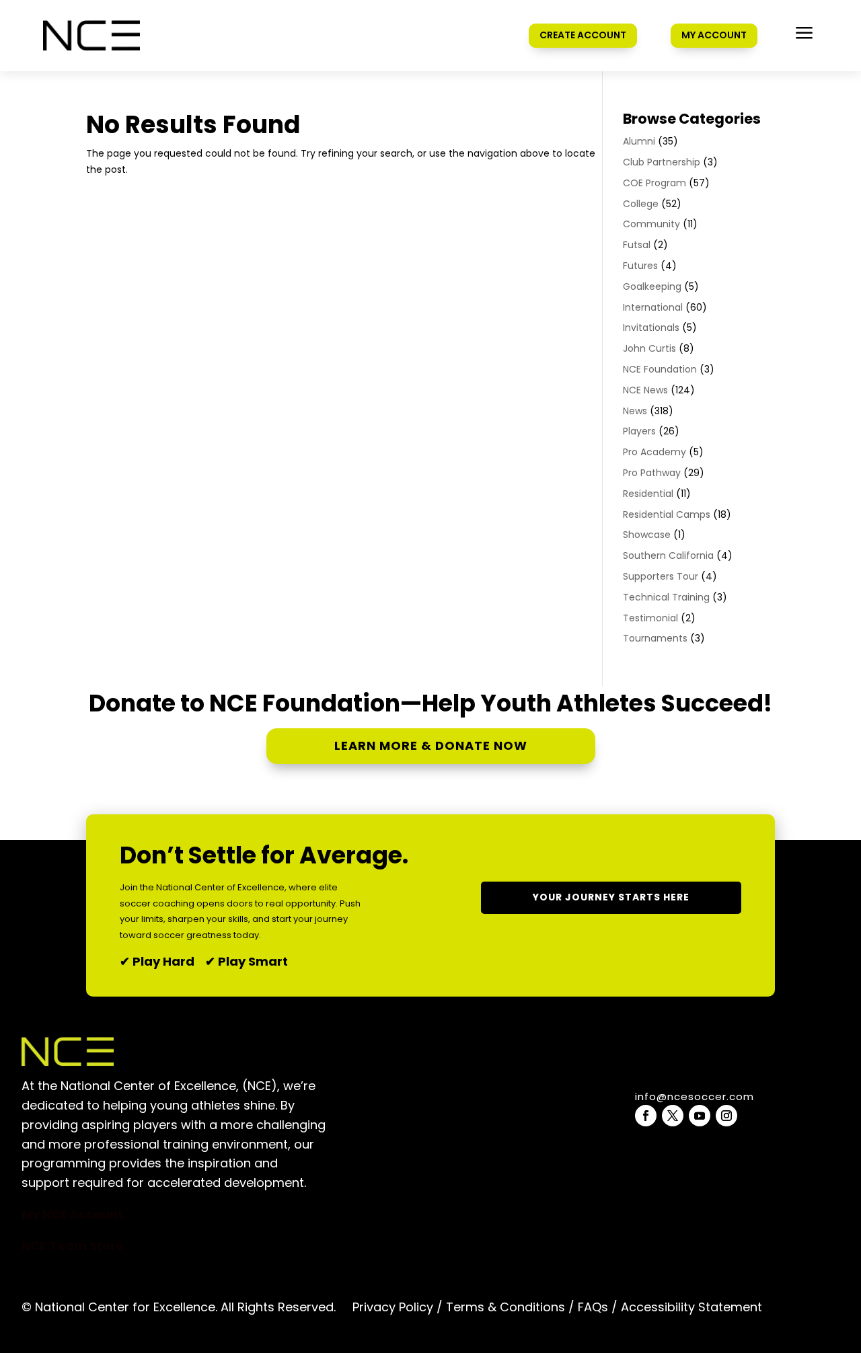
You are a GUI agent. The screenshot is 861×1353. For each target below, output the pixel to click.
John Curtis (649, 348)
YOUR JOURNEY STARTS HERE (611, 897)
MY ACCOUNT (714, 35)
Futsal (636, 245)
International (653, 307)
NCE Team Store (73, 1245)
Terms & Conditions (505, 1307)
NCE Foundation (660, 369)
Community (651, 224)
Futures (640, 265)
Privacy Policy (392, 1307)
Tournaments (655, 638)
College (641, 203)
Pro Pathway (652, 472)
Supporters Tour (660, 576)
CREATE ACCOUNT (582, 35)
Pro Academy (654, 452)
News (635, 411)
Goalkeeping (652, 286)
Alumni (639, 141)
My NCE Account (72, 1214)
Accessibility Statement (689, 1307)
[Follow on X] (672, 1115)
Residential (648, 493)
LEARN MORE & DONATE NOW (430, 745)
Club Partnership (661, 162)
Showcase (647, 534)
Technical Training (666, 597)
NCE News (645, 390)
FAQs (593, 1307)
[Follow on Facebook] (646, 1115)
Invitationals (651, 327)
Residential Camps (666, 514)
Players (639, 431)
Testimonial (650, 618)
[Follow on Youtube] (699, 1115)
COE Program (654, 183)
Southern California (668, 555)
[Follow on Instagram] (726, 1115)
